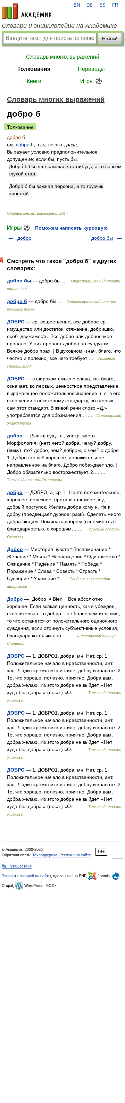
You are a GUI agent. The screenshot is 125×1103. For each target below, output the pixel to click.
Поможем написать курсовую (71, 228)
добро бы (102, 238)
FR (115, 5)
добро (23, 144)
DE (89, 5)
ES (102, 5)
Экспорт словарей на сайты (26, 876)
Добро (15, 549)
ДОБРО (16, 321)
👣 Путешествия (17, 866)
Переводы (91, 69)
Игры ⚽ (91, 81)
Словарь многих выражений (62, 57)
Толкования (33, 69)
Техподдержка (44, 855)
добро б (17, 301)
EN (77, 5)
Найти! (109, 38)
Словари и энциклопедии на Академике (59, 25)
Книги (34, 81)
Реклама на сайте (75, 855)
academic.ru (27, 11)
